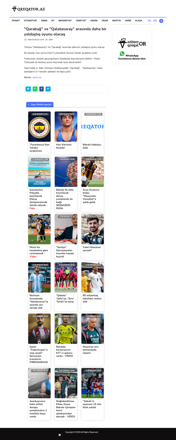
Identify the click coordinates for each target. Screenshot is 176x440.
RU (149, 21)
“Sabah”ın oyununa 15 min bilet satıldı (92, 404)
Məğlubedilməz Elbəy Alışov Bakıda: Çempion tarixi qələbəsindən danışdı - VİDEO (65, 408)
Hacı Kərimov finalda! (64, 146)
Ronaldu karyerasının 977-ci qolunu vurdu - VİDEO (64, 351)
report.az (37, 77)
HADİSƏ (94, 21)
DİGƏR (105, 21)
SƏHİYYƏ (116, 21)
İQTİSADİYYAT (30, 21)
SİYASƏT (16, 21)
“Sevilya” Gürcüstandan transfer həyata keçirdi (65, 252)
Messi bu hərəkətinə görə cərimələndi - (39, 252)
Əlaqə (138, 21)
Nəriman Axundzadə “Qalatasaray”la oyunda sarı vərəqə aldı (39, 301)
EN (155, 21)
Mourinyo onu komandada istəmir (90, 350)
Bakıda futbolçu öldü (92, 146)
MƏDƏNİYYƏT (65, 21)
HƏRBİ (128, 21)
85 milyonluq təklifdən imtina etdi (92, 298)
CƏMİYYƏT (81, 21)
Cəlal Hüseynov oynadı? (92, 249)
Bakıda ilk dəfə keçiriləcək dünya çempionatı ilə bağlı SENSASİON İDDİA (65, 199)
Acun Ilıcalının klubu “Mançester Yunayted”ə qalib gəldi (91, 196)
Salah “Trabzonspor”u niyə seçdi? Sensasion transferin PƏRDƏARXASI (39, 354)
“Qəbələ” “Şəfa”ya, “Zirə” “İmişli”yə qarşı (65, 298)
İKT (52, 21)
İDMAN (44, 21)
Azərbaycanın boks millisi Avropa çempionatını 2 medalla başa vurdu (38, 408)
